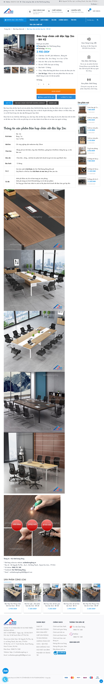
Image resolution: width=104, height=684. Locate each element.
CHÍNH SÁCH (63, 20)
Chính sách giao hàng (60, 629)
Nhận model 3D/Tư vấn (46, 97)
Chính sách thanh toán (60, 635)
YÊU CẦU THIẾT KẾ (36, 24)
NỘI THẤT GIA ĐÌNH (43, 650)
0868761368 (15, 2)
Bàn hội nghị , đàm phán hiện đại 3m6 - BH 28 (32, 605)
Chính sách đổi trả (58, 632)
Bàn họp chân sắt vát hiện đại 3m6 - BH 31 (72, 605)
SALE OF (39, 626)
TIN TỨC (73, 20)
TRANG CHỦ (34, 20)
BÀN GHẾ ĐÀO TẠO (43, 647)
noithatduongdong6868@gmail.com (19, 655)
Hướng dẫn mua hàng (60, 643)
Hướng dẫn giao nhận (60, 646)
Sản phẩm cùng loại (15, 579)
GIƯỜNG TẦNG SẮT (43, 641)
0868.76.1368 (67, 97)
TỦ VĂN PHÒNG (42, 638)
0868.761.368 (78, 630)
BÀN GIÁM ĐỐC (42, 632)
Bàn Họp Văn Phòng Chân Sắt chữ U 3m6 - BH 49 (91, 605)
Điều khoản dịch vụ (59, 649)
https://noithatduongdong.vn (19, 652)
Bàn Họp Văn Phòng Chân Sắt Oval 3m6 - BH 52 (13, 605)
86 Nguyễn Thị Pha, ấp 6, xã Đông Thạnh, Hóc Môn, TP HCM (78, 1)
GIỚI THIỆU (45, 20)
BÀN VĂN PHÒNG (43, 629)
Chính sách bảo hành (59, 626)
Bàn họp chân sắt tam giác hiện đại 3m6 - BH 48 (52, 605)
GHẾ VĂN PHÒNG (43, 635)
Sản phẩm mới (83, 102)
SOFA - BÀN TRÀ (42, 644)
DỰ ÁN (54, 20)
